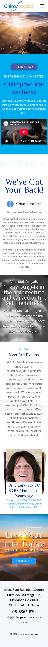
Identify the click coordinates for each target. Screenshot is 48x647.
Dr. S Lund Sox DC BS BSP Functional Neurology (24, 490)
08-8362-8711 (24, 612)
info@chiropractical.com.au (24, 617)
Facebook (24, 622)
